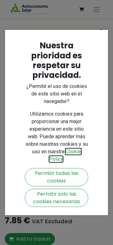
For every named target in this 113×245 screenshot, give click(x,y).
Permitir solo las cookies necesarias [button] (56, 197)
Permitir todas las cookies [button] (56, 177)
